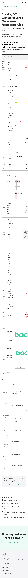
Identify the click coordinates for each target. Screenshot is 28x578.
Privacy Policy (5, 567)
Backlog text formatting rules (12, 500)
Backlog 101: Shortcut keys (11, 503)
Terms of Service (5, 570)
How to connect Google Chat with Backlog (13, 508)
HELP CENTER (11, 2)
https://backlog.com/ (19, 121)
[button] (9, 484)
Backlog (16, 123)
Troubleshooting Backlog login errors (14, 517)
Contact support (13, 542)
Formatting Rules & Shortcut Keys (9, 6)
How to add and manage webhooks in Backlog (14, 513)
